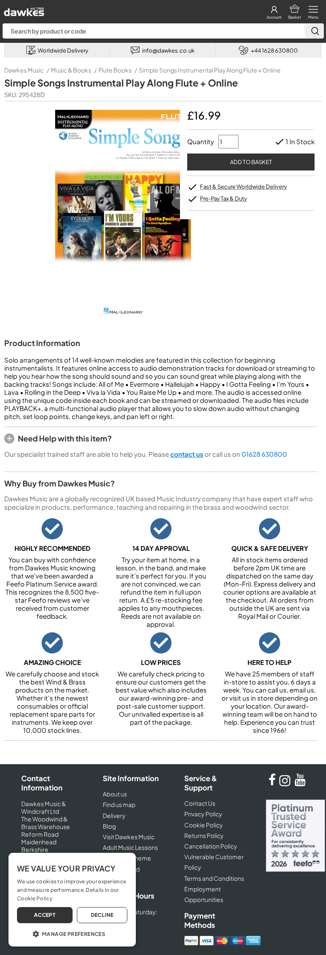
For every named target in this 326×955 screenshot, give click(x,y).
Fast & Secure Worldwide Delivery (243, 186)
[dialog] (72, 900)
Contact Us (199, 803)
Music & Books (71, 70)
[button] (72, 933)
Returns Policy (204, 835)
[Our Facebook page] (272, 783)
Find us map (119, 804)
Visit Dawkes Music (129, 837)
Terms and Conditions (214, 878)
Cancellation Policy (210, 846)
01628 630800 (264, 454)
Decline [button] (102, 915)
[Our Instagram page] (286, 783)
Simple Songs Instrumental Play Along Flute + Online (210, 70)
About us (115, 794)
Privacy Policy (203, 814)
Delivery (114, 815)
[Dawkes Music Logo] (23, 9)
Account (274, 17)
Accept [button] (45, 915)
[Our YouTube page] (300, 783)
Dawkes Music (24, 70)
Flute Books (115, 70)
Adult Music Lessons (130, 847)
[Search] (314, 31)
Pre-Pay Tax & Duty (223, 198)
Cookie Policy (203, 825)
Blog (109, 826)
